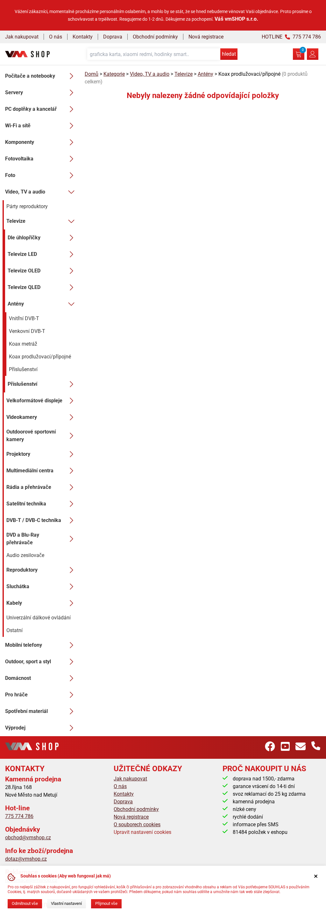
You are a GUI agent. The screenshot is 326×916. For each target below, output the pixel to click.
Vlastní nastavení (66, 903)
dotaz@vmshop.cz (26, 859)
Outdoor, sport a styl (28, 662)
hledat (229, 54)
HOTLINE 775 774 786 (291, 37)
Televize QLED (24, 287)
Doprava (112, 37)
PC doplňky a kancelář (31, 109)
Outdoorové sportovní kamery (31, 435)
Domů (91, 74)
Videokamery (21, 417)
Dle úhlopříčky (24, 238)
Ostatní (14, 630)
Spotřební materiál (26, 711)
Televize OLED (24, 271)
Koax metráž (23, 344)
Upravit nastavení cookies (142, 832)
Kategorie (114, 74)
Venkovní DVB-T (27, 331)
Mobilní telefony (23, 645)
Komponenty (19, 142)
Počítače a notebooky (30, 76)
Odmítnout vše (25, 903)
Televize (15, 221)
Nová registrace (205, 37)
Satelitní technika (26, 504)
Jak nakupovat (22, 37)
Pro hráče (16, 695)
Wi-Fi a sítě (18, 126)
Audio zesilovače (25, 555)
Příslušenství (23, 369)
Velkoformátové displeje (34, 401)
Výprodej (15, 728)
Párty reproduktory (27, 206)
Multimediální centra (29, 471)
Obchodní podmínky (155, 37)
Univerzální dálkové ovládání (38, 618)
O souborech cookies (137, 824)
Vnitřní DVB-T (24, 318)
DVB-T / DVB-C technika (33, 520)
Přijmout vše (106, 903)
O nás (55, 37)
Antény (16, 304)
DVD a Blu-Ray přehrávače (22, 539)
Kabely (14, 603)
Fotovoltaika (19, 159)
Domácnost (18, 678)
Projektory (18, 454)
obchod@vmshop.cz (28, 838)
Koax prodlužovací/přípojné (40, 357)
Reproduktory (22, 570)
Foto (10, 175)
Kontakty (83, 37)
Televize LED (22, 254)
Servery (14, 92)
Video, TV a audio (25, 192)
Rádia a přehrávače (28, 487)
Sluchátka (17, 586)
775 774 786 (19, 816)
